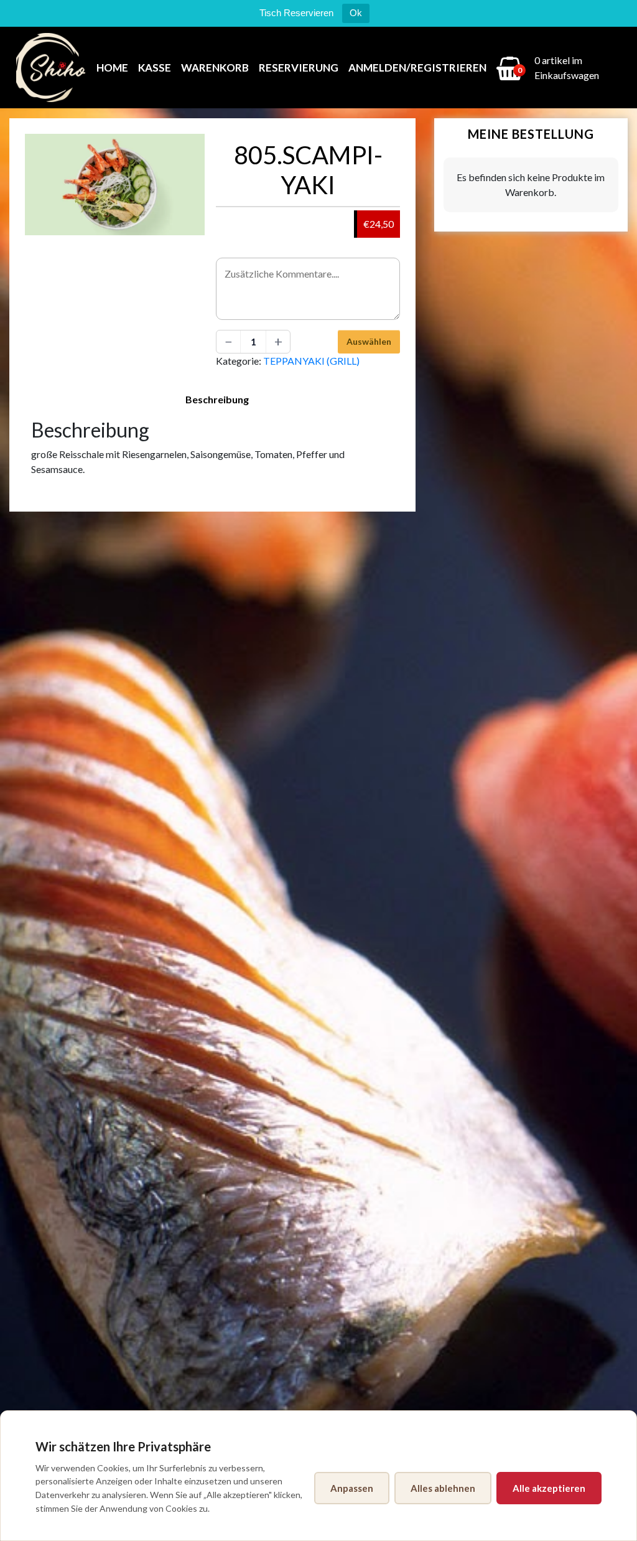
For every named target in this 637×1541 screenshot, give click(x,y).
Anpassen (351, 1488)
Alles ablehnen (443, 1488)
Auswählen (368, 341)
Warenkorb (215, 67)
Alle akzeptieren (549, 1488)
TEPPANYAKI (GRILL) (311, 361)
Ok (356, 12)
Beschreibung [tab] (217, 399)
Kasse (154, 67)
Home (112, 67)
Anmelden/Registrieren (417, 67)
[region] (318, 1475)
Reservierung (298, 67)
